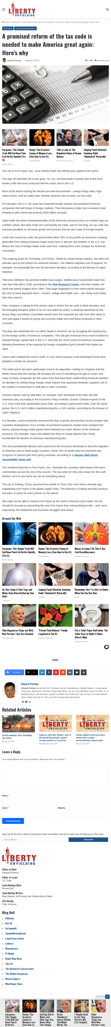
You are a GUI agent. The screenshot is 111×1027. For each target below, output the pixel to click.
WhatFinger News (14, 984)
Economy (15, 22)
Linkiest (9, 943)
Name (5, 795)
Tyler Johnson (9, 904)
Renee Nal (7, 888)
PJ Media (9, 953)
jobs (55, 660)
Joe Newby (33, 896)
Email (5, 808)
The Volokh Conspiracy (16, 974)
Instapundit (11, 928)
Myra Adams (8, 896)
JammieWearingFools (15, 933)
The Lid (8, 963)
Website (61, 808)
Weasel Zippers (12, 979)
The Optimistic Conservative (19, 968)
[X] (30, 702)
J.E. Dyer (7, 880)
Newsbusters (11, 948)
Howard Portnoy (14, 60)
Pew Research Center (65, 284)
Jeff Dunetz (21, 896)
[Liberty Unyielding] (22, 9)
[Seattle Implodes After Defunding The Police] (18, 723)
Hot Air (8, 923)
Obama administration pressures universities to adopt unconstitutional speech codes (90, 737)
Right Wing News (13, 958)
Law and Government (25, 28)
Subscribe (88, 839)
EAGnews (9, 918)
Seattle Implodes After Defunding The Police (17, 736)
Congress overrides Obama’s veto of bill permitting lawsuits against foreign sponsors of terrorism (55, 737)
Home (7, 22)
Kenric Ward (46, 896)
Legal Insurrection (14, 938)
